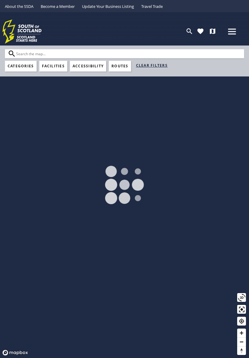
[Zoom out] (241, 341)
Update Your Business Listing (108, 6)
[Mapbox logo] (15, 352)
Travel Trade (152, 6)
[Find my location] (241, 321)
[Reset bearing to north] (241, 350)
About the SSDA (19, 6)
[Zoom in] (241, 333)
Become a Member (58, 6)
